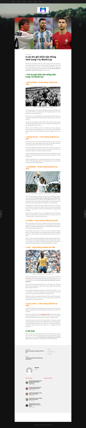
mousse (49, 349)
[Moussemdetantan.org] (43, 10)
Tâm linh (35, 1)
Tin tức (41, 1)
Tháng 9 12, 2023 (51, 351)
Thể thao (24, 1)
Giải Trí (18, 1)
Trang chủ (13, 1)
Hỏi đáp (29, 1)
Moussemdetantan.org (40, 424)
